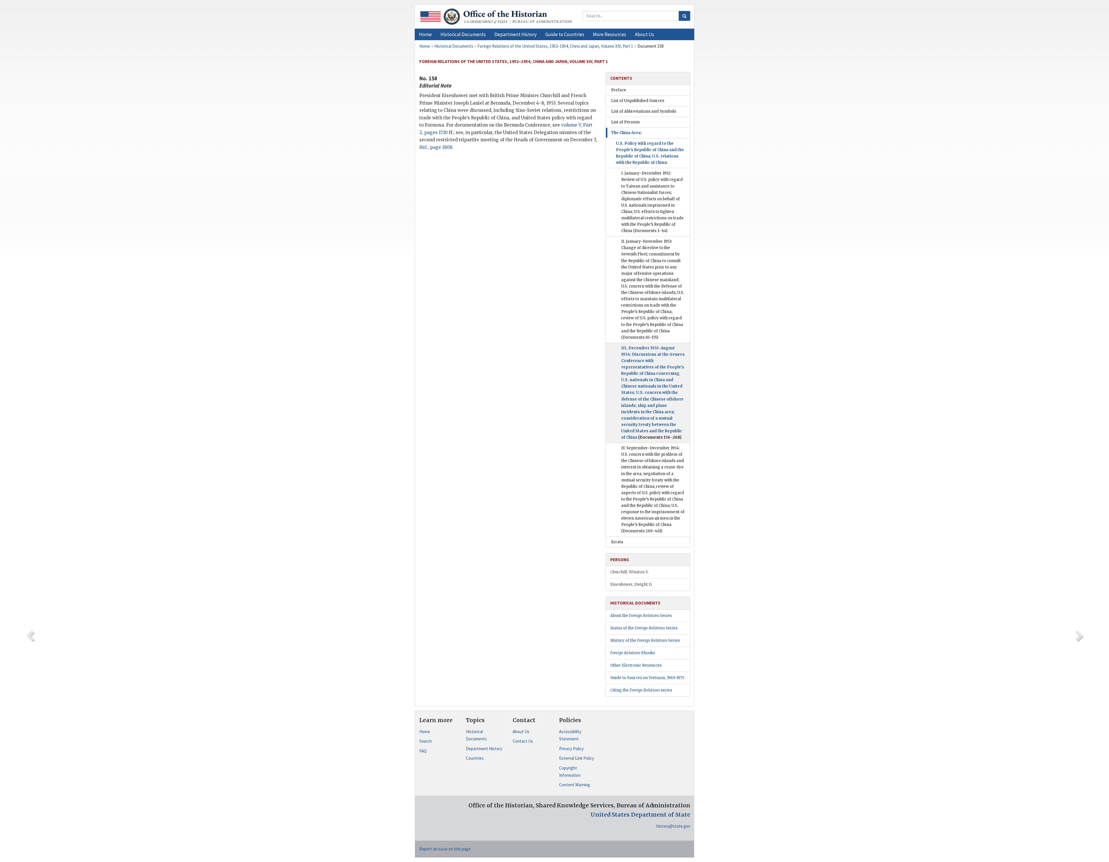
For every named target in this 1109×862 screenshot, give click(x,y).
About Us (521, 731)
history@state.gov (673, 826)
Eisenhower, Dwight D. (631, 584)
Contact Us (523, 741)
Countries (475, 758)
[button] (463, 34)
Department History (484, 748)
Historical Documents (476, 735)
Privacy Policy (571, 748)
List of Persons (625, 122)
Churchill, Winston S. (629, 572)
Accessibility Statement (570, 735)
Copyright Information (569, 771)
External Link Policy (576, 758)
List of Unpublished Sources (637, 100)
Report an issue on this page (445, 849)
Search (425, 741)
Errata (617, 542)
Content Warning (574, 784)
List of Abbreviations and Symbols (643, 111)
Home (424, 731)
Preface (618, 90)
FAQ (423, 751)
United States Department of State (640, 814)
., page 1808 (435, 147)
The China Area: (626, 132)
